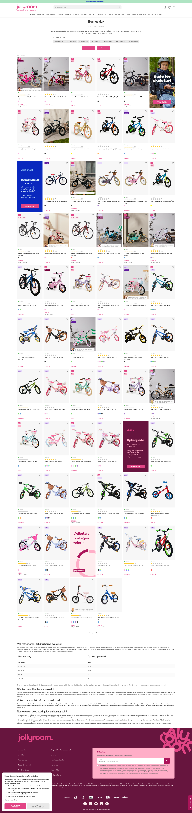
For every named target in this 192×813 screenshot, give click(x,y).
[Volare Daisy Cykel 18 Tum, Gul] (71, 153)
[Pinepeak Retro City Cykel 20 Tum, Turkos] (124, 257)
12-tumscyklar (71, 41)
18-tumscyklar (108, 41)
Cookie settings (23, 770)
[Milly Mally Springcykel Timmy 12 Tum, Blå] (98, 622)
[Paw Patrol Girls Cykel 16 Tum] (49, 465)
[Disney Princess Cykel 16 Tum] (45, 465)
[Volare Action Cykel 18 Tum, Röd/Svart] (98, 101)
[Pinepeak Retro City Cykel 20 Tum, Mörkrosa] (18, 101)
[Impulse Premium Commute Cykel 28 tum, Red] (71, 257)
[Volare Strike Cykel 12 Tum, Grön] (18, 518)
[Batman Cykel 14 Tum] (98, 570)
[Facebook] (85, 803)
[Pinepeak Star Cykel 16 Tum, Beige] (153, 257)
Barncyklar (101, 26)
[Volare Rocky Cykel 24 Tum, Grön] (71, 518)
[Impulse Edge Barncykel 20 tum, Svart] (45, 205)
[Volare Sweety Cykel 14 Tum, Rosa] (18, 153)
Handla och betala (57, 760)
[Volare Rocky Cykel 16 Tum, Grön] (151, 309)
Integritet (54, 765)
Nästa (102, 633)
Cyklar (94, 26)
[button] (169, 7)
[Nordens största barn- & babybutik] (27, 6)
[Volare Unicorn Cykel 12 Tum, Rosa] (45, 413)
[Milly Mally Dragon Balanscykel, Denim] (73, 622)
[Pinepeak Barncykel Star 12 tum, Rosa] (45, 257)
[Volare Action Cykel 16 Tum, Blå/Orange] (98, 153)
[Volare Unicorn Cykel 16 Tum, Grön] (155, 153)
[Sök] (119, 7)
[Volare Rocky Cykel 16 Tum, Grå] (155, 309)
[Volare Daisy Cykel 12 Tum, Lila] (71, 309)
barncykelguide (33, 685)
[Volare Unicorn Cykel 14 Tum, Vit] (98, 361)
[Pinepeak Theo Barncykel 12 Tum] (124, 153)
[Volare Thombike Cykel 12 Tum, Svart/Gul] (124, 361)
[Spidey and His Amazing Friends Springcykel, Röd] (151, 518)
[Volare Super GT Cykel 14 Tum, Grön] (126, 518)
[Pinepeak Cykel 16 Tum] (71, 361)
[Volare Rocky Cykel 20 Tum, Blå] (18, 309)
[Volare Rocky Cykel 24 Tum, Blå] (73, 518)
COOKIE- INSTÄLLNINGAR (38, 806)
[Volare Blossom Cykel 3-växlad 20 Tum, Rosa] (124, 205)
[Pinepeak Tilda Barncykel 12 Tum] (45, 309)
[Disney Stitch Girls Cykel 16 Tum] (47, 465)
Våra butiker (55, 770)
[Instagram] (90, 803)
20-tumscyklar (120, 41)
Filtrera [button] (89, 48)
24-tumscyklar (133, 41)
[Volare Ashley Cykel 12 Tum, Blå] (100, 413)
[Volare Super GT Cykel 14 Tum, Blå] (124, 518)
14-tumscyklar (83, 41)
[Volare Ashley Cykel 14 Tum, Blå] (45, 570)
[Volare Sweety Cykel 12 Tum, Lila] (124, 413)
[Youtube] (96, 803)
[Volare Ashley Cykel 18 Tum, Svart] (45, 361)
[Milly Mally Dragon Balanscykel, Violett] (75, 622)
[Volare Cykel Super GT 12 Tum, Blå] (100, 518)
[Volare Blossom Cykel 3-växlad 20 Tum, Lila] (98, 205)
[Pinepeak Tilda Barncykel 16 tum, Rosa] (124, 309)
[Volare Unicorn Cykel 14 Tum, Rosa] (100, 361)
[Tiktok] (101, 803)
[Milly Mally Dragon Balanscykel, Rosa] (71, 622)
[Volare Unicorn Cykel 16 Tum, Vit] (151, 153)
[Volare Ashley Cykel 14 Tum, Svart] (47, 570)
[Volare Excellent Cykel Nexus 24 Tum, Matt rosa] (98, 309)
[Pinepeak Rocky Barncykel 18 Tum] (124, 101)
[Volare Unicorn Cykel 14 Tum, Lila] (103, 361)
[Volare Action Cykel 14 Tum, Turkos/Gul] (151, 205)
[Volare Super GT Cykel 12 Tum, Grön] (98, 518)
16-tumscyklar (95, 41)
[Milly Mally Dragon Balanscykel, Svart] (77, 622)
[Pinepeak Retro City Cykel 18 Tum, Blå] (98, 257)
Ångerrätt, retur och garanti (61, 750)
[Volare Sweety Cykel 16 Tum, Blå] (18, 465)
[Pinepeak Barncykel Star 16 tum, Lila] (151, 257)
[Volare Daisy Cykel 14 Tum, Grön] (71, 413)
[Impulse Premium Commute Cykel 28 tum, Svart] (18, 257)
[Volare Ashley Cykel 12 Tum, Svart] (102, 413)
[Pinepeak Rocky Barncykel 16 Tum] (45, 153)
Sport (89, 26)
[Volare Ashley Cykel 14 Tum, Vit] (18, 570)
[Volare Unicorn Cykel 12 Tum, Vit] (47, 413)
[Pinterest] (107, 803)
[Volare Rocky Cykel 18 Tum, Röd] (151, 570)
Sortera (103, 48)
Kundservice (22, 750)
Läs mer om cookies (10, 800)
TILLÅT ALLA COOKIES (15, 806)
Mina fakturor (23, 760)
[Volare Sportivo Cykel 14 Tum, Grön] (151, 465)
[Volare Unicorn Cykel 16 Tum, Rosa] (153, 153)
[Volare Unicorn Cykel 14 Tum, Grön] (102, 361)
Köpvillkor (21, 755)
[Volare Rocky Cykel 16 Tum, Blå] (153, 309)
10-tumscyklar (58, 41)
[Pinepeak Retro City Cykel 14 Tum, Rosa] (45, 101)
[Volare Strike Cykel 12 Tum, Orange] (20, 518)
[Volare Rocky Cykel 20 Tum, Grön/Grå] (20, 309)
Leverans (54, 755)
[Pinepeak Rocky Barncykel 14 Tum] (71, 205)
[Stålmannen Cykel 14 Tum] (100, 570)
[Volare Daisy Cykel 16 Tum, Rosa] (71, 101)
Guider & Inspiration (25, 765)
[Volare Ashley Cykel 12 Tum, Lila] (98, 413)
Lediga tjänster (56, 775)
